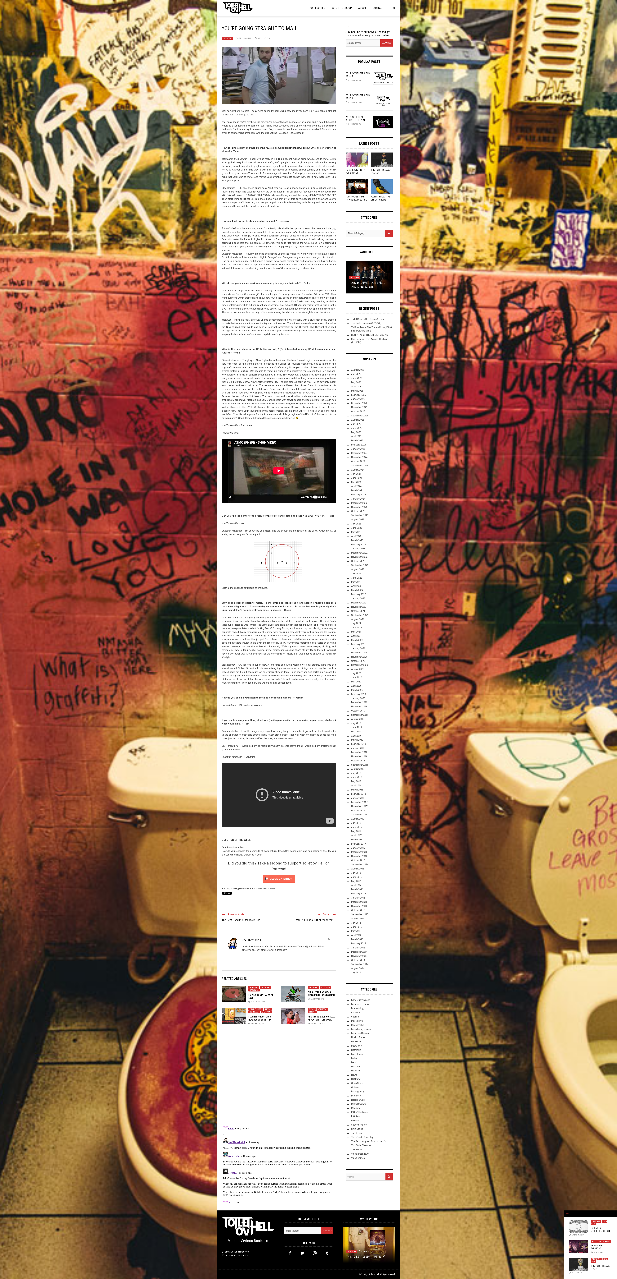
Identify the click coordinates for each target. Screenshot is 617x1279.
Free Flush (356, 1041)
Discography (357, 1025)
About (362, 7)
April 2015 (356, 935)
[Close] (567, 1213)
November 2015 (359, 906)
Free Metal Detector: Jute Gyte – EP (601, 1231)
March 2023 (357, 540)
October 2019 (358, 710)
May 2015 (356, 931)
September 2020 (359, 665)
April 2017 (356, 835)
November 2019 (359, 706)
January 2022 (358, 598)
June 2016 (356, 877)
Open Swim (254, 990)
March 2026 (357, 390)
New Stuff (596, 1259)
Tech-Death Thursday (601, 1241)
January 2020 (358, 698)
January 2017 (358, 848)
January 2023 (358, 548)
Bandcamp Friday (360, 1004)
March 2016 (357, 889)
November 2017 (359, 806)
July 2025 (356, 424)
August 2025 (357, 420)
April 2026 (356, 386)
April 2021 (356, 636)
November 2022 (359, 557)
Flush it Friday (256, 1009)
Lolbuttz (355, 1058)
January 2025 (358, 449)
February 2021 (358, 644)
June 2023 (356, 528)
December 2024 (359, 453)
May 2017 (356, 831)
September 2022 (359, 565)
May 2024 (356, 482)
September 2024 (359, 465)
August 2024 (357, 469)
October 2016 (358, 860)
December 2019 (359, 702)
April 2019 (356, 735)
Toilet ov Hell (374, 1274)
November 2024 (359, 457)
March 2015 (357, 939)
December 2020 (359, 652)
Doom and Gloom (360, 1033)
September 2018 (359, 765)
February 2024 (358, 494)
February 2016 (358, 893)
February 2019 (358, 744)
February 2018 (358, 794)
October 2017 (358, 810)
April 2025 (356, 436)
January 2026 (358, 399)
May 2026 (356, 382)
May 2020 (356, 681)
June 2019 (356, 727)
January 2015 (358, 947)
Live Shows (357, 1054)
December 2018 (359, 752)
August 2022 (357, 569)
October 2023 (358, 511)
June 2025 (356, 428)
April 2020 (356, 686)
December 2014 (359, 952)
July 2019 (356, 723)
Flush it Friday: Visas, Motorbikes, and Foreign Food (321, 995)
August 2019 (357, 719)
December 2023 (359, 503)
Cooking (355, 1016)
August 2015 (357, 918)
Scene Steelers (359, 1124)
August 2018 (357, 769)
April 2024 (356, 486)
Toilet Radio (357, 1149)
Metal (267, 1009)
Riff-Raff (356, 1120)
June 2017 (356, 827)
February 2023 (358, 544)
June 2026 (356, 378)
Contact (378, 7)
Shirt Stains (357, 1129)
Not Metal (227, 38)
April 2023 (356, 536)
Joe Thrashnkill (245, 38)
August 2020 (357, 669)
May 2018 (356, 781)
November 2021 (359, 607)
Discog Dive (357, 1021)
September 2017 (359, 814)
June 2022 (356, 577)
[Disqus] (279, 1081)
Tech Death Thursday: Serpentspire (598, 1248)
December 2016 (359, 852)
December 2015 (359, 902)
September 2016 (359, 864)
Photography (357, 1091)
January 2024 (358, 499)
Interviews (356, 1045)
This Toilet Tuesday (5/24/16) (367, 286)
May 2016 (356, 881)
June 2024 (356, 478)
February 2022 (358, 594)
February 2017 (358, 843)
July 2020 (356, 673)
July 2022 (356, 573)
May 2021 (356, 631)
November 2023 (359, 507)
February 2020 (358, 694)
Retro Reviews (358, 1104)
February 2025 (358, 444)
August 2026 (357, 370)
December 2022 (359, 552)
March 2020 (357, 690)
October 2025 (358, 411)
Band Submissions (360, 1000)
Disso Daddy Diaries (361, 1029)
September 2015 (359, 914)
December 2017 (359, 802)
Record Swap (358, 1100)
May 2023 (356, 532)
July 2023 (356, 523)
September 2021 (359, 615)
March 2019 (357, 739)
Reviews (355, 1108)
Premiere (356, 1095)
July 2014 (356, 972)
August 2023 (357, 519)
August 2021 (357, 619)
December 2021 (359, 602)
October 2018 (358, 760)
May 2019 (356, 731)
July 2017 (356, 823)
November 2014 (359, 956)
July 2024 (356, 473)
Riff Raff (355, 1116)
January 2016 (358, 897)
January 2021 (358, 648)
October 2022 (358, 561)
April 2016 (356, 885)
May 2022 (356, 582)
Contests (355, 1012)
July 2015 (356, 922)
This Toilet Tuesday (361, 1145)
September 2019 (359, 715)
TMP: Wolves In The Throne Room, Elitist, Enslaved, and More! (356, 199)
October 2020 (358, 661)
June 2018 (356, 777)
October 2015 (358, 910)
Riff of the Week (359, 1112)
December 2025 (359, 403)
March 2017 (357, 839)
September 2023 (359, 515)
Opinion (312, 1012)
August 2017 (357, 818)
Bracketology (358, 1008)
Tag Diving (356, 1133)
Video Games (358, 1158)
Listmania (356, 1050)
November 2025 (359, 407)
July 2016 (356, 873)
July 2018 (356, 773)
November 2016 (359, 856)
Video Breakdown (360, 1153)
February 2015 (358, 943)
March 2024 (357, 490)
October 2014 (358, 960)
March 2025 (357, 440)
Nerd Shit (254, 987)
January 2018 (358, 798)
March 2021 (357, 640)
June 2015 (356, 927)
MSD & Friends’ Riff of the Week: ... (316, 920)
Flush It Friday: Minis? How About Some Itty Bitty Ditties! (260, 1019)
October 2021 (358, 611)
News (354, 1075)
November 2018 (359, 756)
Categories (317, 7)
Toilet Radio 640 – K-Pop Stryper (367, 319)
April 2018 (356, 785)
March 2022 (357, 590)
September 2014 (359, 964)
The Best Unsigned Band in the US (368, 1141)
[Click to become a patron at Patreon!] (279, 878)
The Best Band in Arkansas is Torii (241, 920)
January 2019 (358, 748)
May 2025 (356, 432)
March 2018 (357, 789)
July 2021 (356, 623)
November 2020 (359, 656)
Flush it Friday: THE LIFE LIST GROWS (369, 335)
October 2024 (358, 461)
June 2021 (356, 627)
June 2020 (356, 677)
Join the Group (342, 7)
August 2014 (357, 968)
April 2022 (356, 586)
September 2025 (359, 415)
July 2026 (356, 374)
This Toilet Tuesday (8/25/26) (366, 323)
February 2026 (358, 395)
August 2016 (357, 868)
